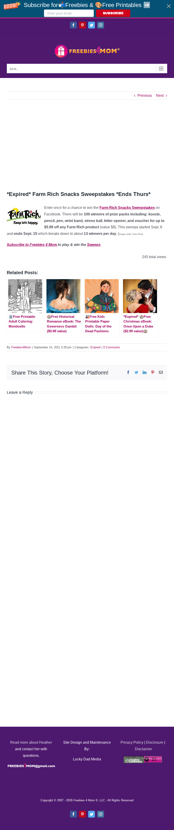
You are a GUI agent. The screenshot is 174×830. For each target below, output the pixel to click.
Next (160, 95)
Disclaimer (143, 749)
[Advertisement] (87, 145)
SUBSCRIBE (113, 13)
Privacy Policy (132, 742)
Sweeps (94, 245)
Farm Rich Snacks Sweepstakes (127, 208)
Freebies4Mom (21, 347)
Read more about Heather (31, 742)
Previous (145, 95)
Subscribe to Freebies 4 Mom (32, 245)
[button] (87, 9)
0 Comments (111, 347)
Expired (95, 347)
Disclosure (154, 742)
